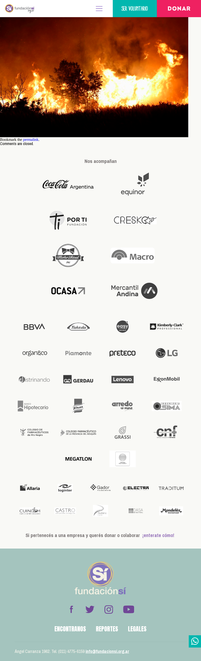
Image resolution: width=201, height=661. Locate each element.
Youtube (128, 609)
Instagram (108, 609)
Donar (179, 9)
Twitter (90, 609)
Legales (137, 629)
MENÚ (99, 8)
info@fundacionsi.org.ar (107, 651)
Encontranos (70, 629)
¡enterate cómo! (158, 535)
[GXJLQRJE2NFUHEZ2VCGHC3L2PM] (94, 135)
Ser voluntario (135, 8)
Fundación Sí (19, 8)
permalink (30, 139)
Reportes (107, 629)
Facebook (71, 609)
